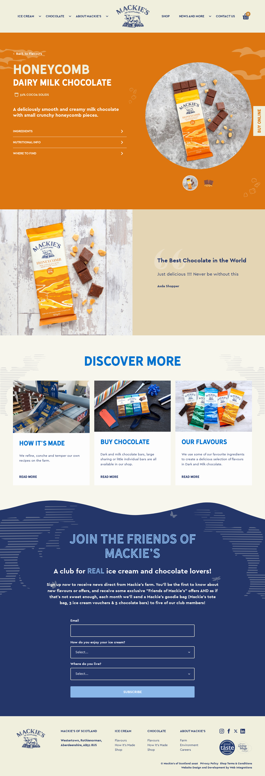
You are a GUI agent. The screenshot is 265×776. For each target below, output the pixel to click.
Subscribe (132, 692)
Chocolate (55, 16)
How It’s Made (125, 745)
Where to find (24, 153)
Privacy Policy (209, 763)
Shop (166, 16)
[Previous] (151, 115)
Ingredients (23, 131)
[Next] (246, 115)
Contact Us (225, 16)
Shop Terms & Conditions (236, 763)
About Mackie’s (88, 16)
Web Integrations (241, 767)
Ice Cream (26, 16)
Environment (189, 745)
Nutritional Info (27, 142)
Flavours (121, 740)
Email (74, 620)
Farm (183, 740)
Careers (185, 749)
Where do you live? (85, 664)
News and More (191, 16)
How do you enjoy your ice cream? (97, 642)
